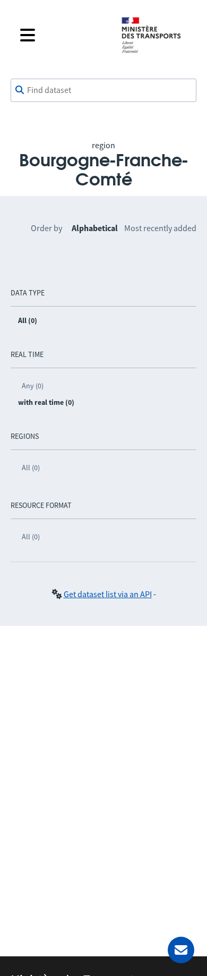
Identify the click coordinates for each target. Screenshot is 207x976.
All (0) (31, 467)
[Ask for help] (181, 950)
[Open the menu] (62, 35)
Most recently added (160, 228)
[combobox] (103, 90)
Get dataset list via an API (108, 594)
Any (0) (33, 386)
